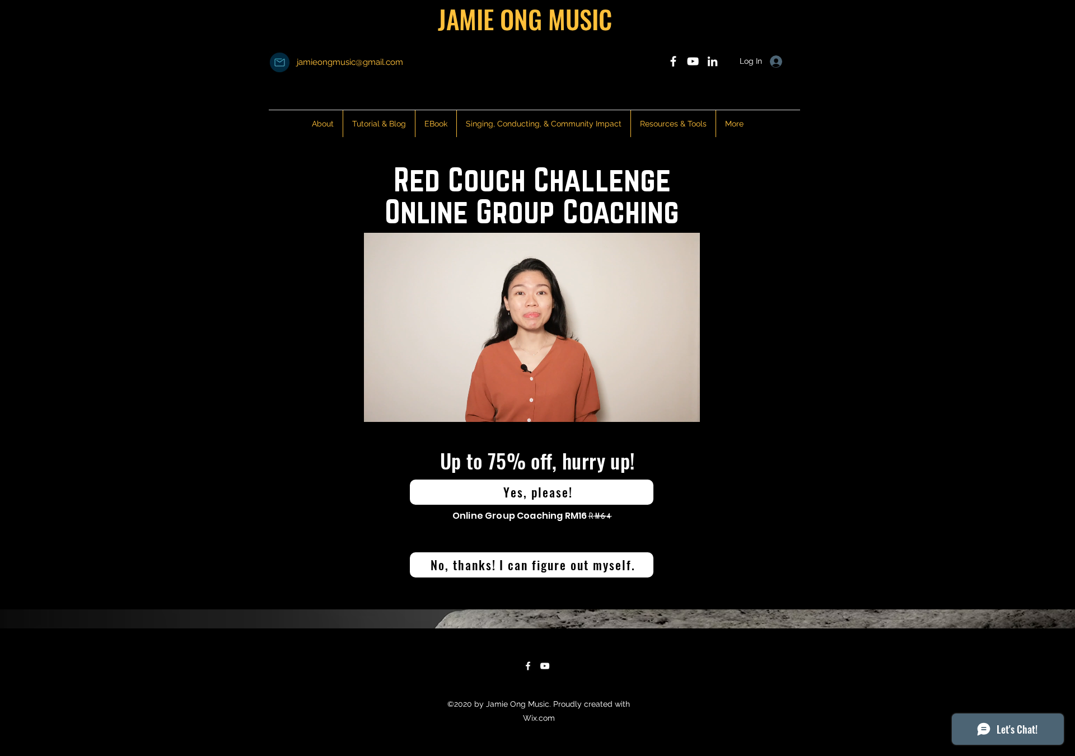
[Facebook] (528, 666)
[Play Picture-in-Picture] (665, 407)
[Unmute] (397, 407)
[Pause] (378, 407)
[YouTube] (544, 666)
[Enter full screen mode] (684, 407)
